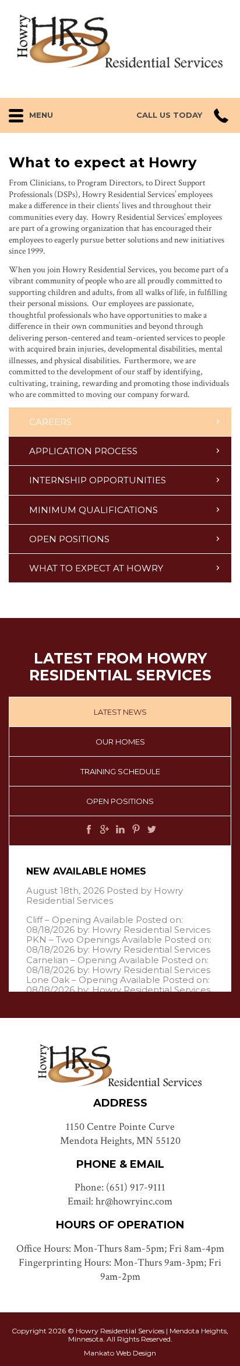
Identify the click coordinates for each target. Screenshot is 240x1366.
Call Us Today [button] (169, 115)
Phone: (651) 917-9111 (120, 1187)
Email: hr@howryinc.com (120, 1201)
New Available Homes (86, 871)
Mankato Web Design (120, 1353)
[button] (46, 112)
